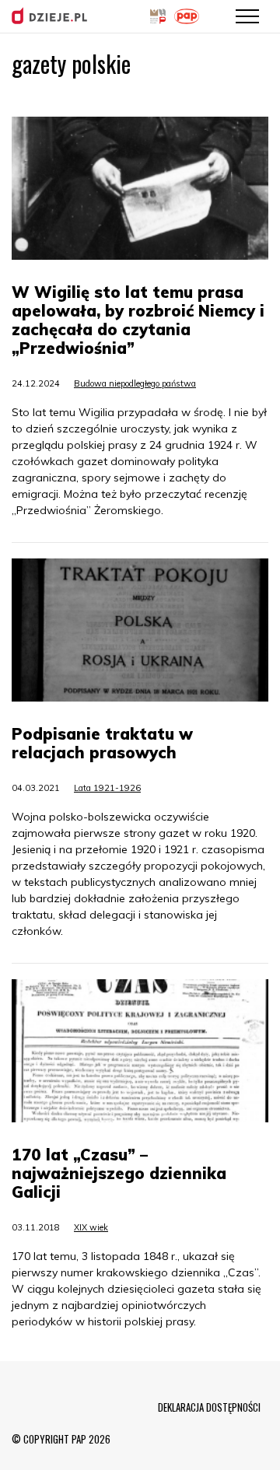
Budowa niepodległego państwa (135, 383)
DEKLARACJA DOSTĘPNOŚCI (209, 1407)
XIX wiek (91, 1227)
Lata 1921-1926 (107, 787)
